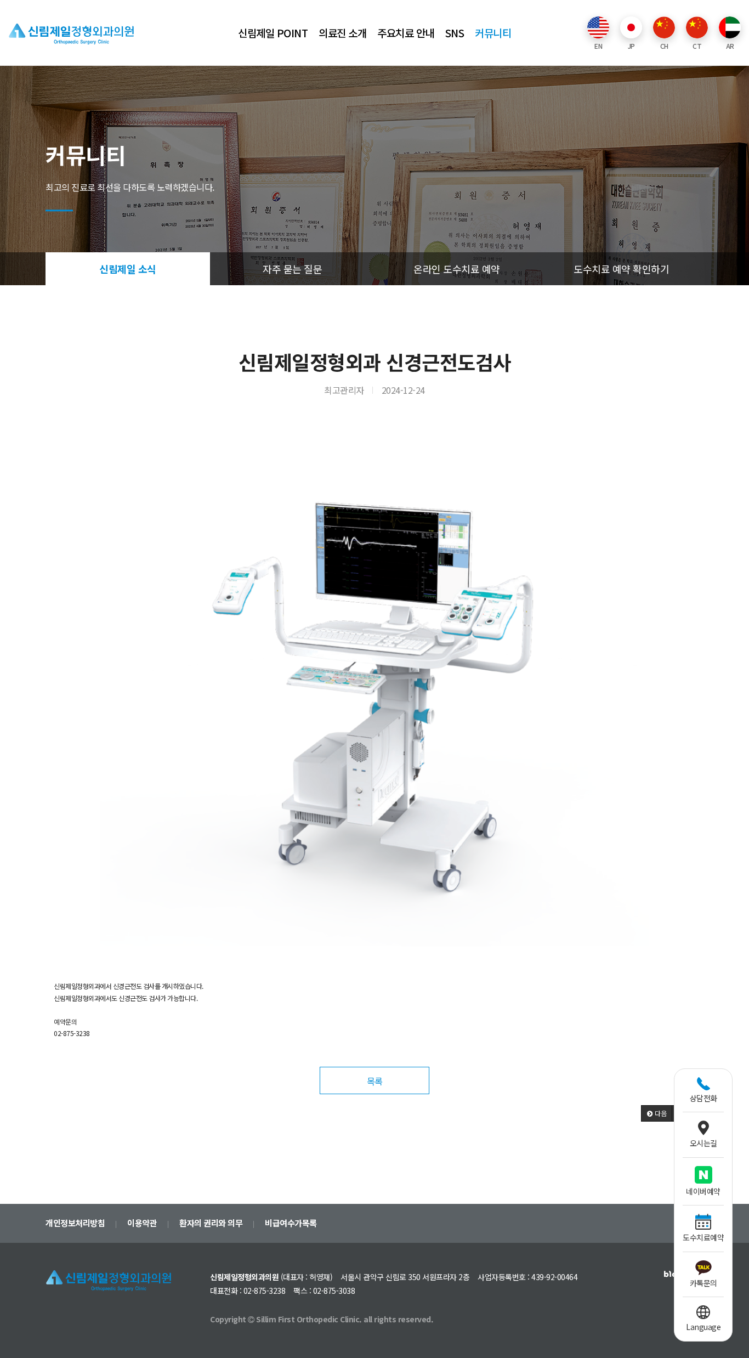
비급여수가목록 (291, 1223)
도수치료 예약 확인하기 (621, 269)
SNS (454, 32)
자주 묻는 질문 (292, 269)
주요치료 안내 (405, 32)
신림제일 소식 (127, 269)
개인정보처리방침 (75, 1223)
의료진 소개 (342, 32)
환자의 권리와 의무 (210, 1223)
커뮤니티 (493, 32)
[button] (656, 1113)
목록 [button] (375, 1081)
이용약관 (142, 1223)
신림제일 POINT (273, 32)
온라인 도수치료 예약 (456, 269)
